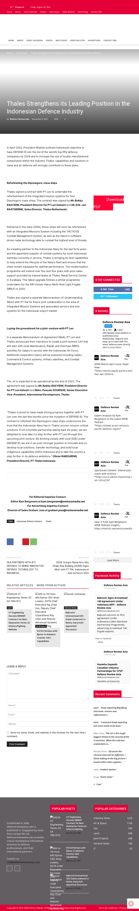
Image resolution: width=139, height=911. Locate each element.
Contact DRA (96, 11)
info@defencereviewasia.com (23, 862)
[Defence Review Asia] (69, 25)
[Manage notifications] (131, 903)
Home (9, 11)
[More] (41, 541)
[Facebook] (9, 2)
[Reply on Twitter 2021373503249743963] (96, 504)
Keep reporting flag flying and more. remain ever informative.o (110, 709)
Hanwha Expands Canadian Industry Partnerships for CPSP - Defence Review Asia (110, 669)
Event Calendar (30, 11)
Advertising (83, 11)
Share (100, 642)
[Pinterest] (25, 541)
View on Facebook (103, 638)
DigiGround (80, 907)
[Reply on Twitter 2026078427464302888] (96, 453)
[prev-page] (9, 652)
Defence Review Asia (19, 119)
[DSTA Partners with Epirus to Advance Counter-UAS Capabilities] (47, 610)
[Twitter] (14, 2)
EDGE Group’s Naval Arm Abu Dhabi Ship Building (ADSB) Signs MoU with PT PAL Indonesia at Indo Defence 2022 (71, 568)
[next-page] (14, 652)
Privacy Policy (125, 907)
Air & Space (21, 52)
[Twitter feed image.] (102, 385)
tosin (96, 705)
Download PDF (109, 203)
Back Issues (54, 11)
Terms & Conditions (108, 907)
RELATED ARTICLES (20, 585)
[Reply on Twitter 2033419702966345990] (96, 398)
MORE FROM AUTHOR (51, 585)
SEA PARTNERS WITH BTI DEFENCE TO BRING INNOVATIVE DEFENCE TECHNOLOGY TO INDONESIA (25, 568)
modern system (108, 767)
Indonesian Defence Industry (29, 521)
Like (127, 289)
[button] (128, 40)
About (18, 11)
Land (10, 608)
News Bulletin (69, 11)
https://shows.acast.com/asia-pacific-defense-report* (112, 427)
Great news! (106, 774)
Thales (48, 521)
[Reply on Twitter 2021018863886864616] (96, 552)
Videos (43, 11)
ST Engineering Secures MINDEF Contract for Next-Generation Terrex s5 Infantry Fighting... (76, 823)
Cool (99, 781)
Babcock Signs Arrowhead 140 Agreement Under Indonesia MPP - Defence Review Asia (112, 602)
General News (70, 608)
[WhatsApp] (33, 541)
